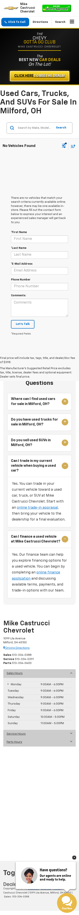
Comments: (18, 295)
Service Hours (16, 733)
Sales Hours (15, 673)
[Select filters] (64, 146)
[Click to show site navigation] (72, 22)
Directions (40, 22)
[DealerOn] (14, 884)
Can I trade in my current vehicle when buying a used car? (33, 466)
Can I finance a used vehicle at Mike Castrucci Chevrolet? (35, 539)
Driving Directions (17, 648)
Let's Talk (23, 324)
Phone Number (21, 279)
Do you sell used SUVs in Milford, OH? (31, 443)
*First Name (19, 232)
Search (61, 127)
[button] (15, 22)
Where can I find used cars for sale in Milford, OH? (33, 401)
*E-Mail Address (21, 264)
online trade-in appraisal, (38, 508)
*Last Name (18, 248)
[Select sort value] (71, 146)
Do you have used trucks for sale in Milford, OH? (34, 422)
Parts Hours (14, 742)
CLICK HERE (39, 76)
